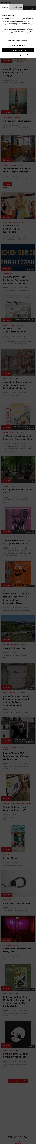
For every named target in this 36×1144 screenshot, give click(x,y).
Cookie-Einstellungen (18, 45)
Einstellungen (17, 7)
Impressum (22, 55)
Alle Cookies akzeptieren (18, 50)
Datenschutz (30, 55)
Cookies (5, 7)
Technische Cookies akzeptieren (18, 40)
